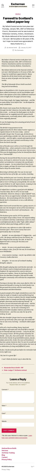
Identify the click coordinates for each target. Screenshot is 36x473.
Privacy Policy (7, 459)
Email (4, 413)
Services (5, 450)
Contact (4, 457)
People (18, 14)
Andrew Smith (13, 47)
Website (4, 421)
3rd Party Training (8, 453)
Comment (5, 389)
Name (4, 405)
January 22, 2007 (26, 47)
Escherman (10, 466)
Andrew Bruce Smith (9, 448)
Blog (3, 455)
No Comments (19, 50)
